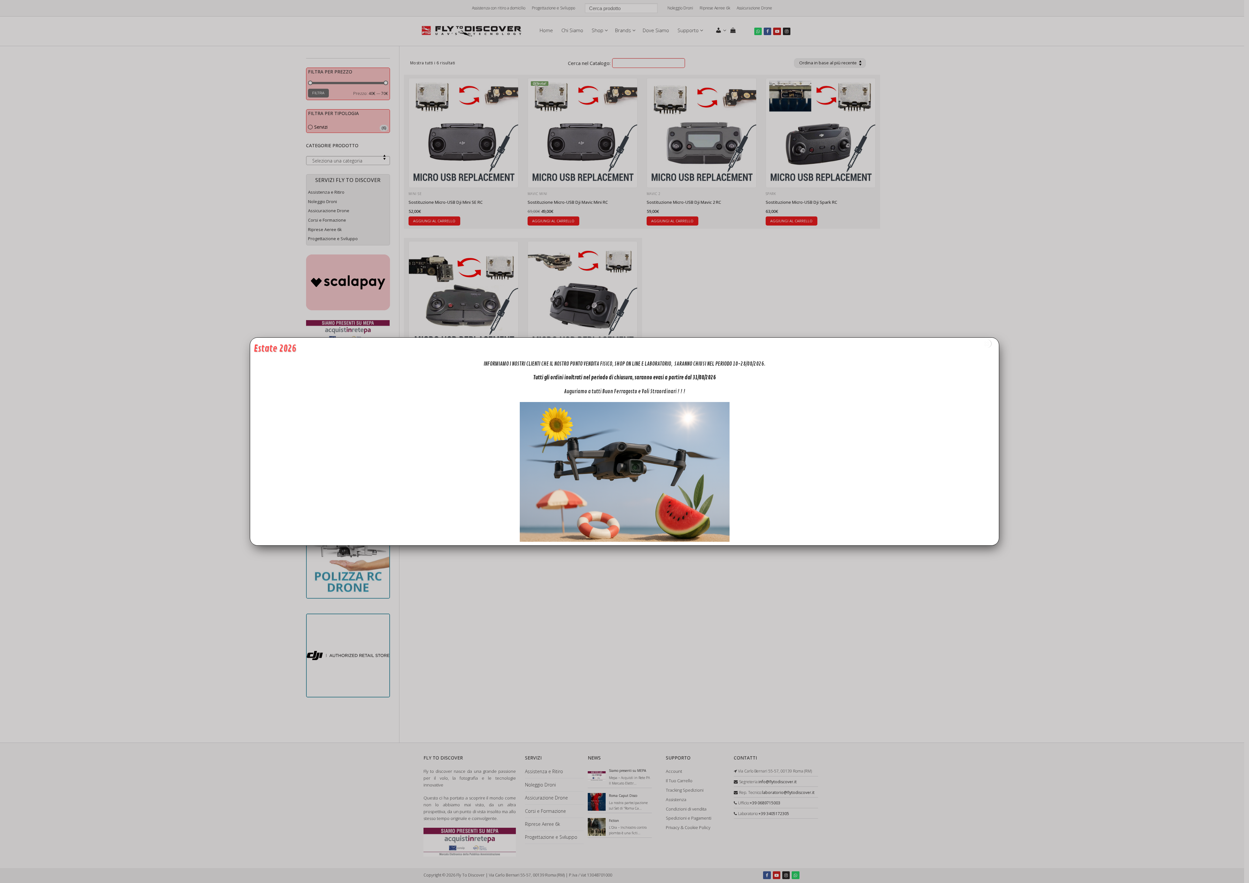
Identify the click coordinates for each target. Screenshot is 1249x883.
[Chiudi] (987, 344)
